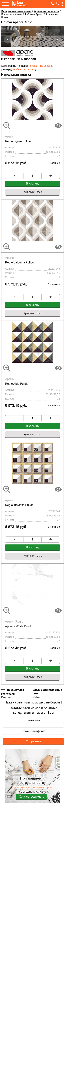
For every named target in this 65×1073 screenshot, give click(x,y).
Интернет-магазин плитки (16, 11)
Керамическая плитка (46, 11)
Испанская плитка (11, 14)
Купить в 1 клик (33, 192)
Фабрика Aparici (34, 14)
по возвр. (45, 66)
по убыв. (33, 66)
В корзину (32, 183)
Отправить (33, 741)
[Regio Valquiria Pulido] (32, 220)
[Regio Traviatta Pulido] (32, 463)
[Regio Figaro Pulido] (32, 99)
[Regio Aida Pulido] (32, 342)
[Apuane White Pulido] (32, 584)
